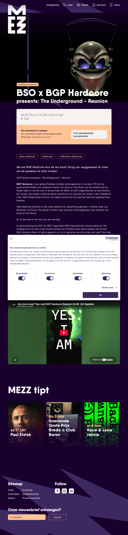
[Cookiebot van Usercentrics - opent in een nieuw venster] (107, 238)
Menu (117, 5)
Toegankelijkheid (30, 494)
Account (101, 5)
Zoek (70, 5)
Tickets (84, 5)
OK (100, 295)
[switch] (50, 278)
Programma (52, 5)
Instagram (64, 490)
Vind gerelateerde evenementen (83, 135)
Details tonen (108, 287)
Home (11, 490)
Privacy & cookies (31, 498)
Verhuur (11, 498)
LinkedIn (71, 490)
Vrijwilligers (13, 494)
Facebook (57, 490)
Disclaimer (27, 490)
